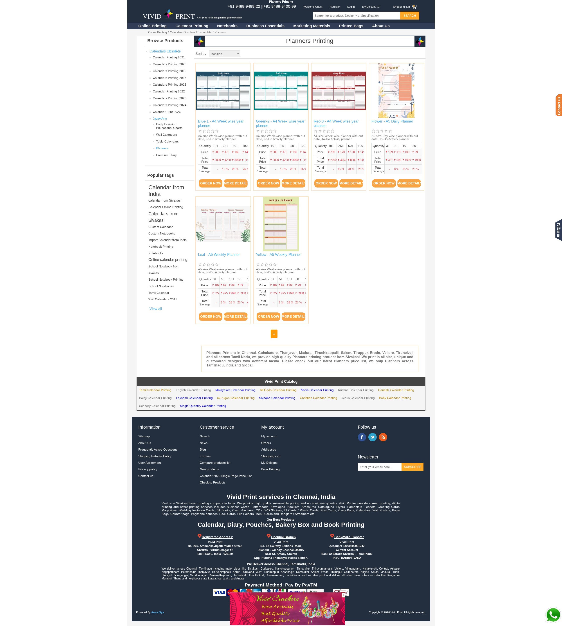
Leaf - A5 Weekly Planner (219, 255)
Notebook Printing (160, 246)
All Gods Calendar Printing (278, 390)
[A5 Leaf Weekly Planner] (223, 224)
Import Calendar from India (167, 240)
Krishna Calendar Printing (356, 390)
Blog (203, 449)
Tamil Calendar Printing (155, 390)
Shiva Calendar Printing (317, 390)
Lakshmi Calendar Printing (194, 398)
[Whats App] (553, 615)
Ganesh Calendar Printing (396, 390)
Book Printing (270, 469)
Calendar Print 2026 (167, 112)
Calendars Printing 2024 (169, 105)
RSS (383, 437)
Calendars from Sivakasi (163, 217)
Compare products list (215, 462)
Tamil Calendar (158, 292)
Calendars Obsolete (182, 32)
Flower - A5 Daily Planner (392, 121)
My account (269, 436)
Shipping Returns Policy (154, 456)
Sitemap (144, 436)
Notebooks (227, 26)
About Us (381, 26)
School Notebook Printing (166, 279)
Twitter (372, 437)
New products (209, 469)
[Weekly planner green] (281, 90)
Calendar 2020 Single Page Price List (226, 476)
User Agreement (149, 462)
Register (335, 6)
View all (156, 309)
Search (205, 436)
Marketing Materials (311, 26)
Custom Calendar (160, 227)
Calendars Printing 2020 (169, 64)
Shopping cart (271, 456)
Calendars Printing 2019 (169, 71)
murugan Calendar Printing (236, 398)
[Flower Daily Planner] (396, 90)
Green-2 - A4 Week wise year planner (280, 123)
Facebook (362, 437)
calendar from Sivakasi (164, 200)
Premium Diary (166, 155)
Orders (266, 443)
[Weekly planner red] (339, 90)
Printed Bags (351, 26)
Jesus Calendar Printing (358, 398)
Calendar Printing (191, 26)
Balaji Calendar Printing (155, 398)
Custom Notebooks (161, 233)
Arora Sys (157, 612)
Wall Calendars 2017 (162, 299)
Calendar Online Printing (165, 207)
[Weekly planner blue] (223, 90)
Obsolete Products (212, 482)
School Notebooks (161, 286)
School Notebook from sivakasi (163, 270)
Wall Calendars (166, 134)
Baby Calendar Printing (395, 398)
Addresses (268, 449)
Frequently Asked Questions (157, 449)
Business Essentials (265, 26)
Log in (351, 6)
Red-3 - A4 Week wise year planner (336, 123)
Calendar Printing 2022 (169, 91)
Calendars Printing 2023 (169, 98)
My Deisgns (269, 462)
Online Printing (152, 26)
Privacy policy (147, 469)
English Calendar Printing (193, 390)
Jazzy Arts (205, 32)
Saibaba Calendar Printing (277, 398)
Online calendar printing (167, 260)
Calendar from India (166, 190)
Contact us (145, 476)
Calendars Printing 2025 (169, 84)
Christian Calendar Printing (318, 398)
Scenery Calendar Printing (157, 406)
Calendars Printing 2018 (169, 77)
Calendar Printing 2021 (169, 57)
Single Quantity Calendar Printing (203, 406)
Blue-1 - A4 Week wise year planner (221, 123)
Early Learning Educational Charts (169, 126)
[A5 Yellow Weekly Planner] (281, 224)
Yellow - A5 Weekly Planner (278, 255)
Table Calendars (167, 141)
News (203, 443)
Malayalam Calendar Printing (235, 390)
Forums (205, 456)
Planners (162, 148)
